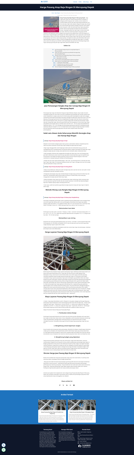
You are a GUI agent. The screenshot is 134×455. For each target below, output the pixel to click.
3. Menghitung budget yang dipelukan (65, 65)
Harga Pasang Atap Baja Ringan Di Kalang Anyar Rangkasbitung (64, 197)
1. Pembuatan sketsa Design (62, 62)
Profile (80, 1)
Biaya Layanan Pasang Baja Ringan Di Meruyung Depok (66, 61)
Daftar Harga (86, 1)
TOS (91, 1)
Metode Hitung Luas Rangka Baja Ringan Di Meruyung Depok (68, 55)
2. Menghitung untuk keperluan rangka (65, 64)
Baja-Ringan (57, 13)
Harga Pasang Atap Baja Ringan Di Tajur (58, 140)
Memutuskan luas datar (62, 56)
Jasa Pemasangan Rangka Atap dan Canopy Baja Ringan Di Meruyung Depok (67, 50)
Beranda (75, 1)
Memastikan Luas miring (62, 58)
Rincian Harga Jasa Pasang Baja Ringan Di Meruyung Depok (67, 66)
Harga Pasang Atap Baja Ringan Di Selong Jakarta (60, 166)
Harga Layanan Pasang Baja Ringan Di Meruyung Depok (67, 59)
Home (53, 13)
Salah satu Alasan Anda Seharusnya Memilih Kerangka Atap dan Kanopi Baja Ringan (67, 53)
